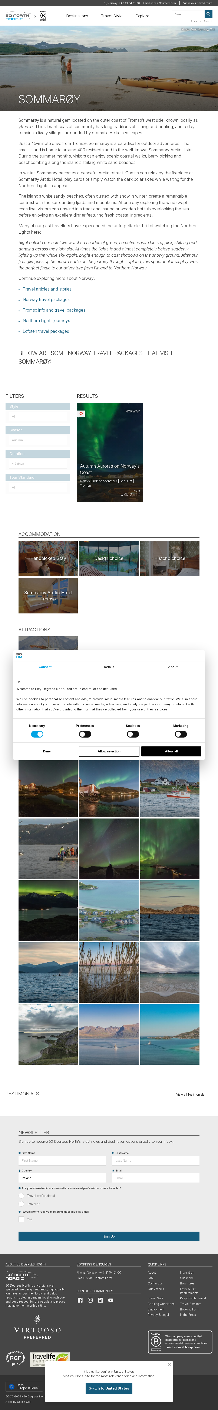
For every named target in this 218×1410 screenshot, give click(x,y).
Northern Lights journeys (46, 320)
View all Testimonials (190, 1094)
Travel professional (41, 1196)
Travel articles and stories (47, 289)
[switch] (85, 734)
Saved (84, 413)
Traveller (33, 1204)
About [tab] (173, 667)
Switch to (109, 1388)
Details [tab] (109, 667)
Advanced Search (201, 21)
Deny (47, 751)
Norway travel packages (46, 299)
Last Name (122, 1153)
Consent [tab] (45, 667)
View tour (110, 452)
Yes (30, 1219)
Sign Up (109, 1236)
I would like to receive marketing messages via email (55, 1211)
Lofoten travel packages (46, 331)
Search (209, 14)
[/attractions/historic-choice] (169, 558)
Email (118, 1170)
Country (27, 1170)
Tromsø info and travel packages (54, 310)
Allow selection (109, 751)
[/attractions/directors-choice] (48, 558)
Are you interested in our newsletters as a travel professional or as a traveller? (71, 1188)
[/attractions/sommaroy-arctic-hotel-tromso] (48, 595)
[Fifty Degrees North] (21, 16)
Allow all (171, 751)
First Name (28, 1153)
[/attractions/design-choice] (109, 558)
